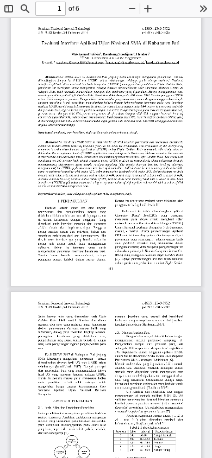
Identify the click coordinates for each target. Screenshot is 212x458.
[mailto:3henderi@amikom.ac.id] (161, 62)
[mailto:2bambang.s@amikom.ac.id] (125, 62)
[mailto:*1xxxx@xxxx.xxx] (55, 62)
